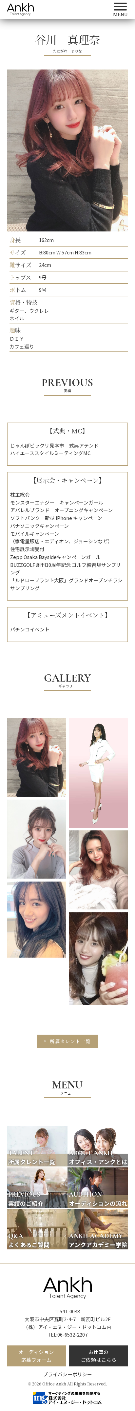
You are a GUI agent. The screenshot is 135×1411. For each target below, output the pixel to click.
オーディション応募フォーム (36, 1355)
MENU (67, 1085)
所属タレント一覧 (70, 1041)
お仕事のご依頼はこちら (99, 1355)
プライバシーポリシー (67, 1374)
